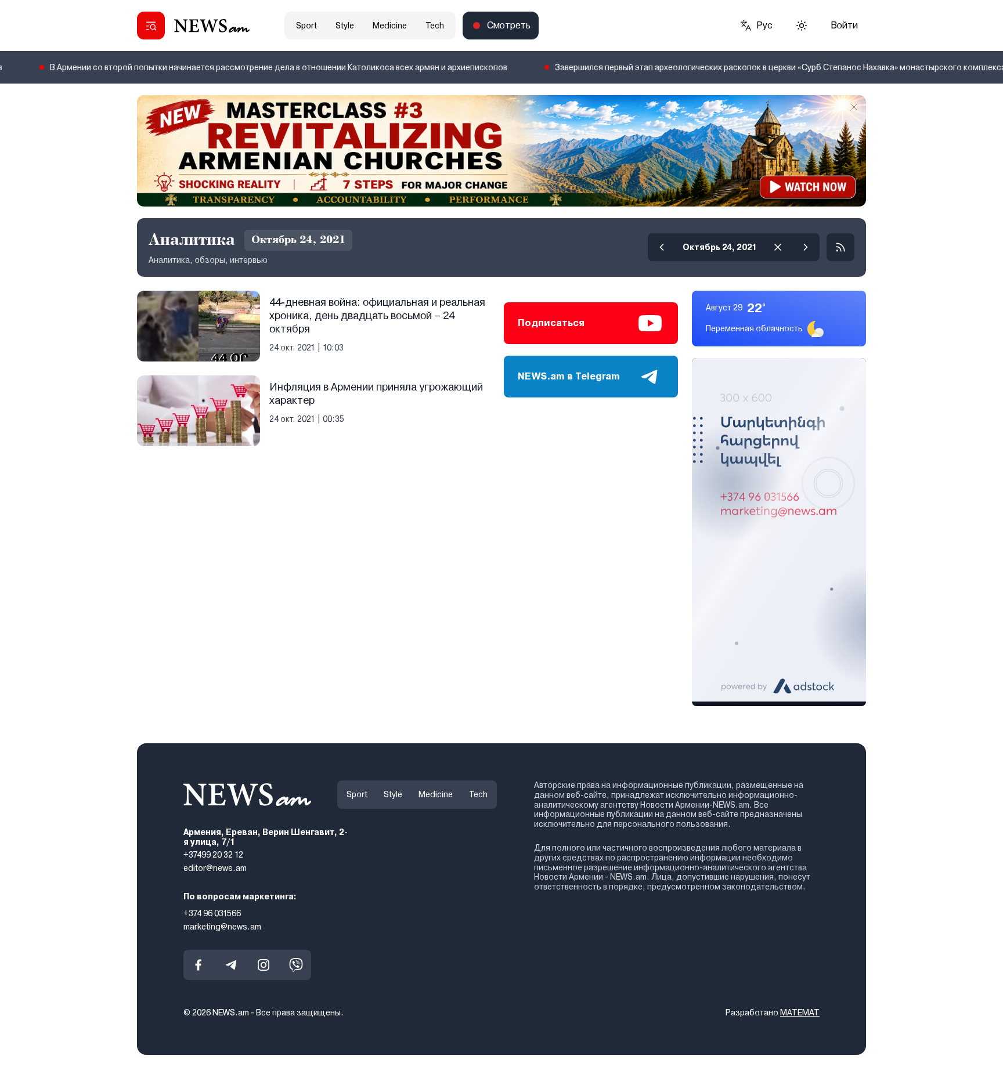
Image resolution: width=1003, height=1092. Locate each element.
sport (306, 25)
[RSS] (840, 247)
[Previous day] (662, 247)
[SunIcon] (802, 25)
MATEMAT (800, 1012)
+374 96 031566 (212, 912)
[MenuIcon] (151, 25)
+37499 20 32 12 (213, 854)
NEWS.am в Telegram (569, 376)
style (344, 25)
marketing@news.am (222, 926)
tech (434, 25)
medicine (390, 25)
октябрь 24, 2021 (720, 247)
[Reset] (778, 247)
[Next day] (806, 247)
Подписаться (551, 322)
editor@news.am (215, 868)
